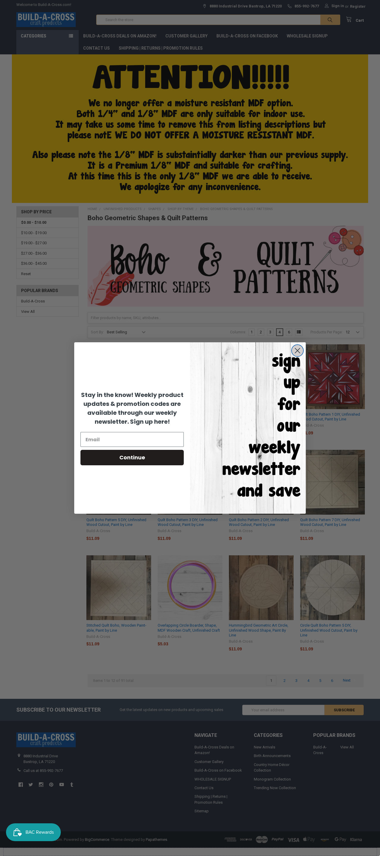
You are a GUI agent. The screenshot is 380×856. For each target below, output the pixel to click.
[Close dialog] (297, 351)
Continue (132, 457)
